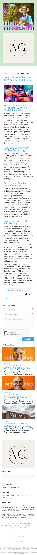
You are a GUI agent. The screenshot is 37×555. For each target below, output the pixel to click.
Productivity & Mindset (15, 291)
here (23, 553)
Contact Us (18, 531)
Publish (29, 339)
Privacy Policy (18, 542)
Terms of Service (18, 536)
